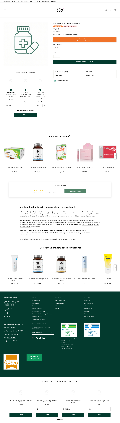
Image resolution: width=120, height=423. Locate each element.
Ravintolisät (87, 300)
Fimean (63, 345)
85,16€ (21, 404)
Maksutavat (35, 303)
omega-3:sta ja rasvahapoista (80, 222)
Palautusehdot (36, 306)
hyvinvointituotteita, (83, 214)
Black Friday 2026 (60, 300)
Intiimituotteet (88, 308)
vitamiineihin (94, 222)
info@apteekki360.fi (10, 341)
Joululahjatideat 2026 (61, 303)
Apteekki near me (89, 316)
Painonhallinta (88, 306)
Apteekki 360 (24, 212)
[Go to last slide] (6, 402)
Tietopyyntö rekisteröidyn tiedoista (42, 314)
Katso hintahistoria (62, 80)
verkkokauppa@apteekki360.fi (13, 331)
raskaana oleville (25, 226)
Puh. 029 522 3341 (67, 349)
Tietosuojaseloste (37, 308)
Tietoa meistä (24, 1)
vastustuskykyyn (87, 224)
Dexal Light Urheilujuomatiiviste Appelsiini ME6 (99, 401)
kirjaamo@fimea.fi (67, 347)
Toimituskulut (63, 34)
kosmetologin (42, 220)
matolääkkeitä (81, 231)
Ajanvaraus (7, 1)
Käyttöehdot (35, 298)
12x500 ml (58, 48)
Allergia (57, 306)
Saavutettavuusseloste (38, 319)
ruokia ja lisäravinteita (27, 233)
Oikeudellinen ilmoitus (38, 311)
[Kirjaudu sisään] (106, 10)
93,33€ (73, 402)
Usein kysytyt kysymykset (49, 1)
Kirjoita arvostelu (75, 191)
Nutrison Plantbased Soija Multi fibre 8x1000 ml (25, 96)
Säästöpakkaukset (60, 298)
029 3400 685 (11, 328)
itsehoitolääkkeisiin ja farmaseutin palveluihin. (35, 214)
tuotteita (70, 212)
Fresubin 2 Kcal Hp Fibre (73, 400)
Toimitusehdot (36, 300)
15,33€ (47, 404)
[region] (60, 402)
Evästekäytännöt (37, 316)
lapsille (96, 224)
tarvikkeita (45, 233)
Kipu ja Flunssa (88, 303)
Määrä (55, 53)
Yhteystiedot (15, 1)
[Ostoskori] (115, 10)
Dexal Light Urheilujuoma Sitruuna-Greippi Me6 (40, 96)
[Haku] (110, 10)
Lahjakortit (37, 1)
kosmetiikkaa (29, 216)
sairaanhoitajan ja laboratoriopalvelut (60, 220)
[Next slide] (113, 402)
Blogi (31, 1)
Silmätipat (86, 311)
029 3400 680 (11, 337)
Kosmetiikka (87, 298)
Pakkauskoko (57, 44)
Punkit (57, 308)
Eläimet (86, 314)
